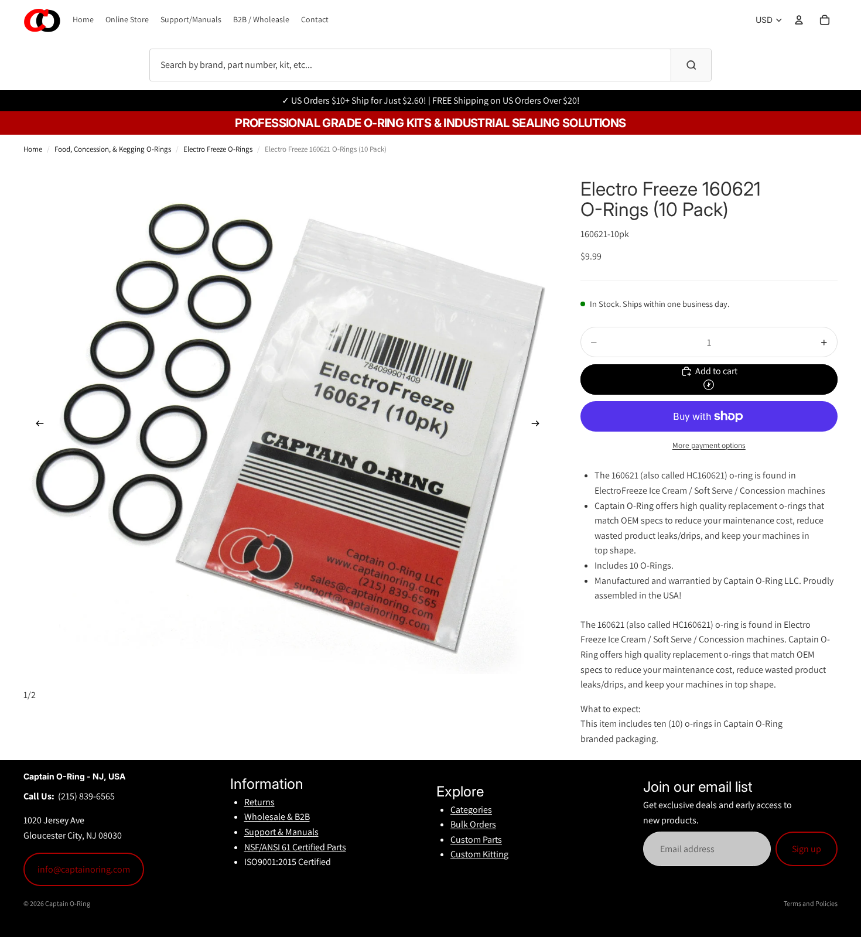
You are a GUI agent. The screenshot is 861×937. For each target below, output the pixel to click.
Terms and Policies (811, 903)
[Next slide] (539, 426)
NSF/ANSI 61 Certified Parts (295, 847)
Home (32, 149)
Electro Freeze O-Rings (217, 149)
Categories (471, 809)
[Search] (691, 65)
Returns (259, 802)
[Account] (799, 20)
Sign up (806, 849)
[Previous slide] (36, 426)
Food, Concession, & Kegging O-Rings (112, 149)
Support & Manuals (281, 832)
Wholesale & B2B (277, 817)
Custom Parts (476, 839)
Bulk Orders (473, 824)
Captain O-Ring (67, 903)
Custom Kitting (479, 854)
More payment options (709, 445)
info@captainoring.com (83, 869)
